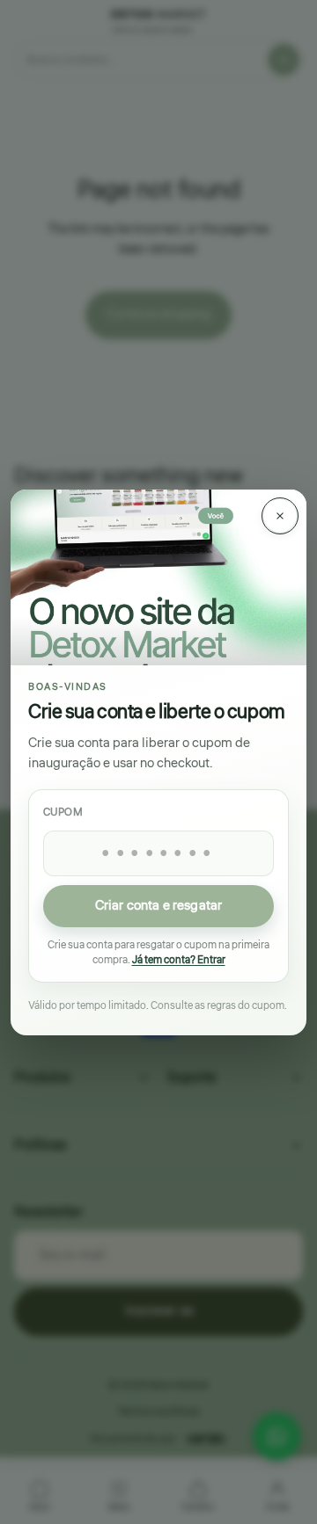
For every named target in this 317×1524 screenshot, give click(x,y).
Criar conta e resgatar (158, 905)
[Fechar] (280, 516)
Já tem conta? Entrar (178, 960)
